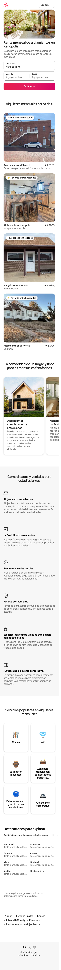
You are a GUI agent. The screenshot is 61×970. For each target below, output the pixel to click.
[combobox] (29, 67)
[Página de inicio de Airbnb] (6, 5)
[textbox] (16, 77)
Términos (35, 955)
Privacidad (24, 955)
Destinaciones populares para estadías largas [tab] (26, 835)
